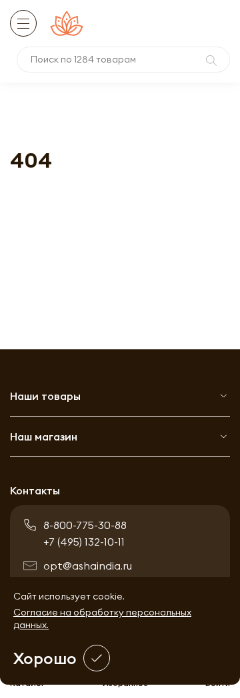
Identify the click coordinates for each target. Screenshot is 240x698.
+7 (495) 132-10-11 (84, 541)
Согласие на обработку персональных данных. (102, 618)
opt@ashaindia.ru (87, 565)
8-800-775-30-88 (85, 525)
